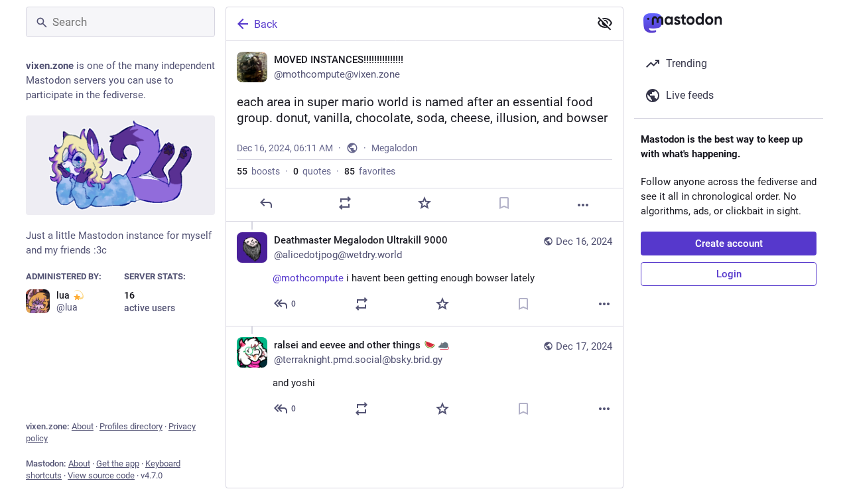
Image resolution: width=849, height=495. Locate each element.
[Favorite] (424, 203)
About (83, 426)
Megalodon (394, 148)
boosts (258, 171)
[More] (583, 205)
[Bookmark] (504, 203)
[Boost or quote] (345, 203)
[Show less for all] (605, 23)
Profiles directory (131, 426)
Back (265, 24)
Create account (729, 243)
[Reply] (266, 203)
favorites (369, 171)
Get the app (117, 463)
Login (729, 274)
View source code (101, 475)
